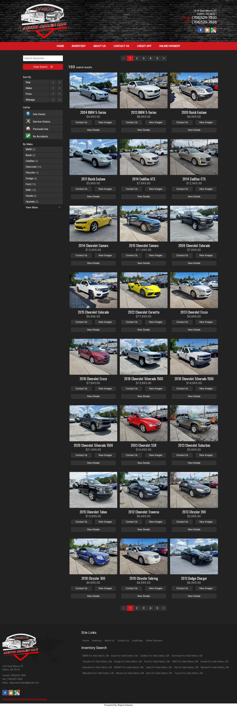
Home (86, 640)
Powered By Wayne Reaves (118, 705)
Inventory (97, 640)
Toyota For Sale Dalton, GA (188, 673)
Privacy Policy (9, 699)
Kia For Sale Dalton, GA (186, 667)
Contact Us (21, 699)
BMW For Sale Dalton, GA (96, 655)
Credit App (137, 640)
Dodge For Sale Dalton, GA (128, 661)
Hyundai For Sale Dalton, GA (97, 667)
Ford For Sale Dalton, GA (157, 661)
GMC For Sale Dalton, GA (185, 661)
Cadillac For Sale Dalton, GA (154, 655)
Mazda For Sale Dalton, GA (215, 667)
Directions (32, 699)
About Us (109, 640)
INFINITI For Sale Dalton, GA (128, 667)
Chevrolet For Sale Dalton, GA (187, 655)
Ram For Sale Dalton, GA (159, 673)
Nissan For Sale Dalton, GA (130, 673)
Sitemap (43, 699)
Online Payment (154, 640)
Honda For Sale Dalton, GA (214, 661)
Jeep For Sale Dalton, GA (159, 667)
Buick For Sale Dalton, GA (124, 655)
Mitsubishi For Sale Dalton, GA (98, 673)
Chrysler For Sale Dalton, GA (97, 661)
